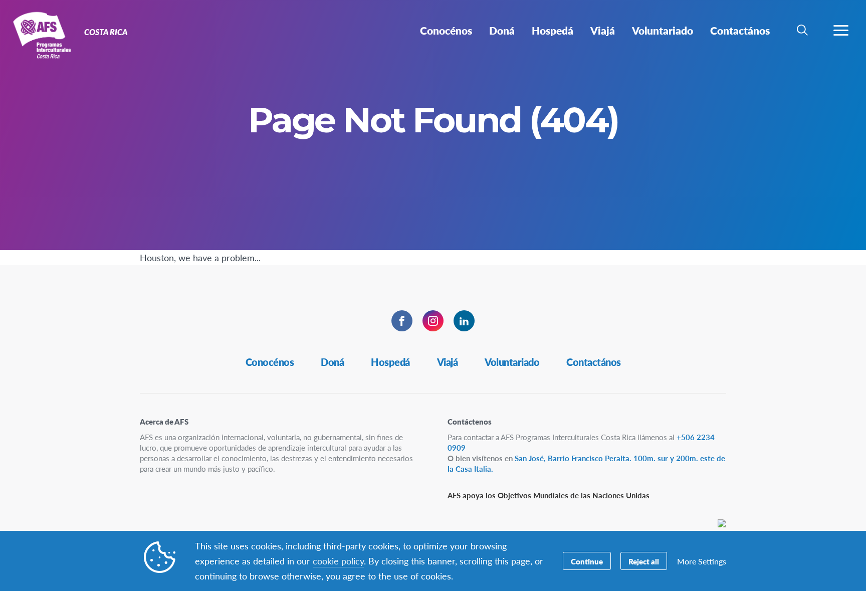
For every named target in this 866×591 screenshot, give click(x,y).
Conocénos (270, 362)
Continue (587, 561)
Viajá (447, 362)
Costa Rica (44, 34)
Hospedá (390, 362)
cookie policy (338, 560)
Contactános (593, 362)
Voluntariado (512, 362)
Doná (332, 362)
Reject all (643, 561)
